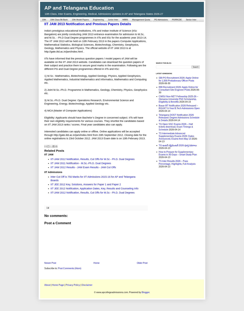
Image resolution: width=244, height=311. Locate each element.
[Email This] (45, 146)
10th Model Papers (80, 19)
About (47, 285)
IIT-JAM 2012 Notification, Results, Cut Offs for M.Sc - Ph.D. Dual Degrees (93, 159)
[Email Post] (47, 208)
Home (96, 263)
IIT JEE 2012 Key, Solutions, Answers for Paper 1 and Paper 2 (86, 184)
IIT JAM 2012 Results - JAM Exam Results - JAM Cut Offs (83, 167)
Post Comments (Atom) (69, 268)
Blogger (145, 292)
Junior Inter (113, 19)
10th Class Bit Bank (59, 19)
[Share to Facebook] (53, 146)
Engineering (98, 19)
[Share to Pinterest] (56, 146)
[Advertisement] (178, 40)
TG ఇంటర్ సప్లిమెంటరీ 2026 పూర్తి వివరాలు (178, 145)
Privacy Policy (73, 285)
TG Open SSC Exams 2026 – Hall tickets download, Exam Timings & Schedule (176, 127)
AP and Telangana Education (79, 8)
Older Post (142, 263)
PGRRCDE (177, 19)
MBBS (125, 19)
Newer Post (50, 263)
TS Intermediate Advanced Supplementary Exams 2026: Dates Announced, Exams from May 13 (176, 136)
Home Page (58, 285)
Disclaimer (87, 285)
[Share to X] (51, 146)
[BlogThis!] (48, 146)
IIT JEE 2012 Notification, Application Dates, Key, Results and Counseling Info (94, 188)
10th (44, 19)
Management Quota (141, 19)
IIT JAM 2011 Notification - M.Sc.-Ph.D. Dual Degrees (81, 163)
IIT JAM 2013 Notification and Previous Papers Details (87, 24)
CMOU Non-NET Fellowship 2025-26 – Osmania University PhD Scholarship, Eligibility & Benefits (178, 99)
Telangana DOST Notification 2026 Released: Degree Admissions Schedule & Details (179, 117)
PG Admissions (161, 19)
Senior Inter (191, 19)
